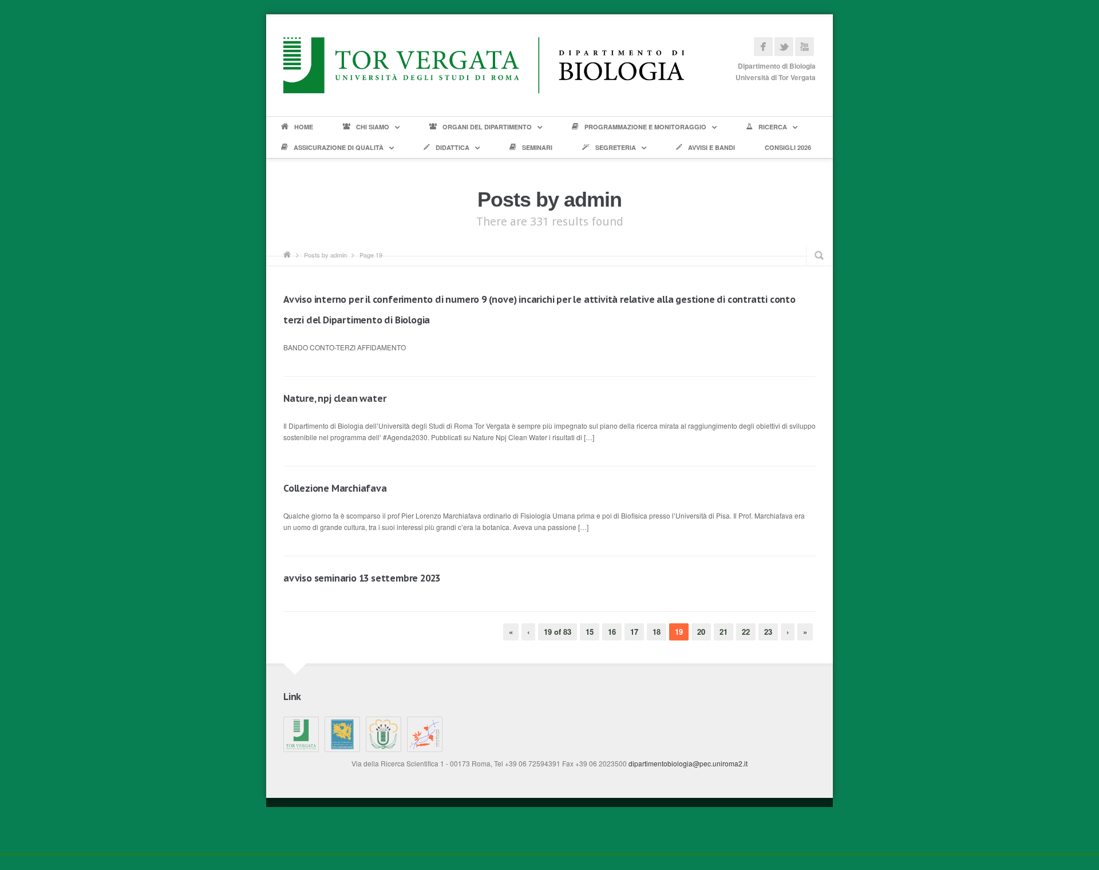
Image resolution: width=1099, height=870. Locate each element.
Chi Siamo (372, 126)
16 (612, 631)
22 (746, 631)
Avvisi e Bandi (711, 147)
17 (634, 631)
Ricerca (772, 126)
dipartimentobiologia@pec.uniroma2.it (688, 763)
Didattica (452, 147)
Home (303, 126)
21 (724, 631)
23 (768, 631)
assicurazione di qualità (339, 147)
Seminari (537, 147)
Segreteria (615, 147)
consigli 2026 (788, 147)
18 (657, 631)
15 (590, 631)
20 (701, 631)
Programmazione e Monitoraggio (645, 126)
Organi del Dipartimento (487, 126)
